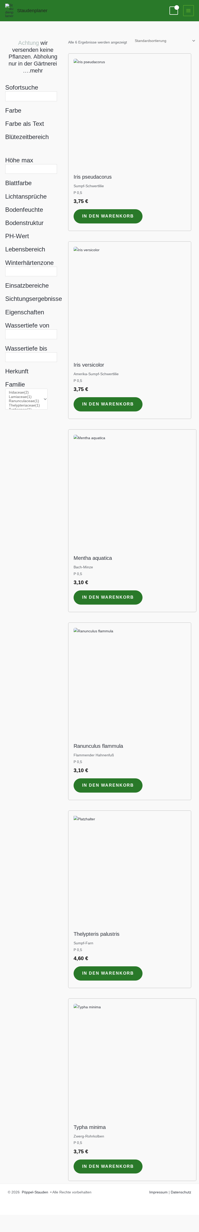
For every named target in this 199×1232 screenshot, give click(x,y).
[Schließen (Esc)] (61, 1219)
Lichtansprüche (26, 196)
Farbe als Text (24, 123)
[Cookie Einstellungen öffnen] (11, 1226)
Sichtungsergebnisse (32, 298)
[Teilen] (43, 1219)
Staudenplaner (32, 10)
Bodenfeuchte (24, 209)
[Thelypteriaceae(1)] (24, 405)
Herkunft (17, 371)
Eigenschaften (24, 312)
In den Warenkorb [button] (108, 216)
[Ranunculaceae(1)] (24, 401)
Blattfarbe (18, 182)
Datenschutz (181, 1192)
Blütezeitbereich (27, 136)
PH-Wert (17, 236)
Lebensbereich (25, 249)
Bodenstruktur (24, 222)
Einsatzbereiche (27, 285)
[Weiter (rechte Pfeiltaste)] (26, 1228)
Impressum (158, 1192)
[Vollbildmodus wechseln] (26, 1219)
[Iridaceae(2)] (24, 392)
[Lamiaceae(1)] (24, 397)
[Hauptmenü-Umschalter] (188, 10)
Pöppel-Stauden (35, 1192)
